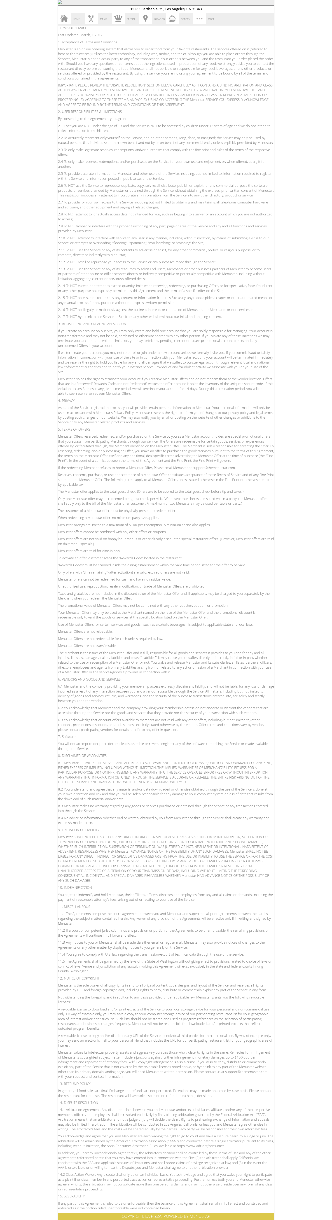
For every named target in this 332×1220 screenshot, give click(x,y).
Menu (103, 19)
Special (131, 19)
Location (159, 19)
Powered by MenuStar (187, 1216)
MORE (211, 19)
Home (76, 19)
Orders (185, 19)
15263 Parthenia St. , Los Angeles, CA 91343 (166, 9)
